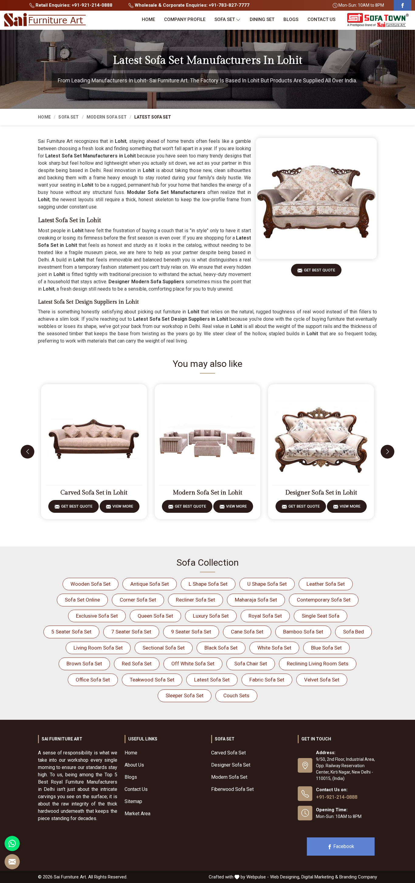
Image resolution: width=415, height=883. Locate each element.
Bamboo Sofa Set (303, 632)
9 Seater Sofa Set (191, 632)
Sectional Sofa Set (163, 648)
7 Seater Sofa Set (131, 632)
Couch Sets (236, 695)
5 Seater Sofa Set (71, 632)
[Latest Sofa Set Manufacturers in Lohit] (316, 198)
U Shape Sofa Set (267, 584)
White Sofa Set (274, 648)
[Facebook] (402, 5)
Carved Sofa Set (228, 753)
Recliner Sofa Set (195, 600)
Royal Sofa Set (265, 616)
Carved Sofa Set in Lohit (93, 492)
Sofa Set (224, 19)
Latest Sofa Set (212, 680)
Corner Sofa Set (138, 600)
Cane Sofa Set (247, 632)
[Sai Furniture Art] (45, 20)
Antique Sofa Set (149, 584)
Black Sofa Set (221, 648)
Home (148, 19)
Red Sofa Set (137, 664)
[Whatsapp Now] (12, 843)
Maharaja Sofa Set (256, 600)
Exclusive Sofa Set (97, 616)
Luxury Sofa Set (211, 616)
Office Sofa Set (93, 680)
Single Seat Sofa (320, 616)
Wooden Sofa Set (90, 584)
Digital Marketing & (319, 877)
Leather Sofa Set (326, 584)
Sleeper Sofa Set (185, 695)
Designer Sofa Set (230, 765)
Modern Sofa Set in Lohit (207, 492)
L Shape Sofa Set (208, 584)
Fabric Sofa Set (266, 680)
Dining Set (262, 19)
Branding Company (358, 877)
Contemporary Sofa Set (324, 600)
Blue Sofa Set (326, 648)
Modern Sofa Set (107, 117)
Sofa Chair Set (250, 664)
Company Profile (184, 19)
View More (122, 506)
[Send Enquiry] (12, 861)
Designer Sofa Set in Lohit (321, 492)
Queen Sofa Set (155, 616)
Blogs (290, 19)
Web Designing (284, 877)
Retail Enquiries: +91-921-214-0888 (73, 5)
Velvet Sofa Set (321, 680)
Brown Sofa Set (84, 664)
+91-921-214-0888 (336, 797)
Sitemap (133, 801)
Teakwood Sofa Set (152, 680)
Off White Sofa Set (192, 664)
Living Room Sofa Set (98, 648)
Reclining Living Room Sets (317, 664)
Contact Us (321, 19)
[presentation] (27, 451)
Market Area (137, 813)
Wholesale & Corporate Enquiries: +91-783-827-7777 (191, 5)
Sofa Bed (353, 632)
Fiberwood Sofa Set (232, 789)
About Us (134, 765)
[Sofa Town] (378, 20)
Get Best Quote (319, 270)
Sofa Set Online (82, 600)
